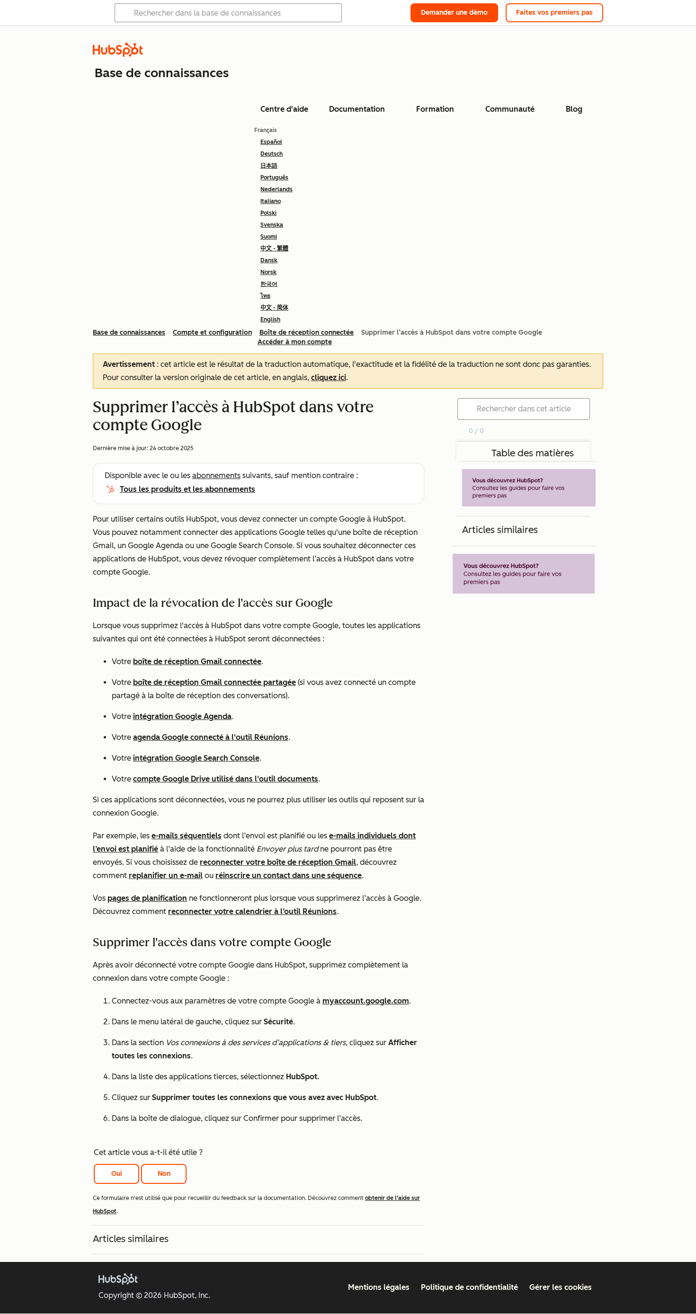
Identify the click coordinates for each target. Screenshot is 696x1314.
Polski (268, 213)
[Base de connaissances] (118, 54)
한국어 (268, 284)
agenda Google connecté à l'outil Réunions (210, 737)
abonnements (216, 475)
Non (164, 1174)
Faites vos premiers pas (554, 13)
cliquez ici (328, 377)
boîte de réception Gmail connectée (197, 661)
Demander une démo (454, 13)
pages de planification (147, 898)
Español (271, 142)
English (270, 319)
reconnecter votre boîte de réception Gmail (278, 862)
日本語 (268, 165)
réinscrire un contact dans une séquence (288, 875)
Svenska (271, 225)
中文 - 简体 (274, 307)
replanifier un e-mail (166, 875)
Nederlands (276, 189)
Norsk (268, 272)
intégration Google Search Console (196, 758)
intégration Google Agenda (182, 716)
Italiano (270, 201)
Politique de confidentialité (469, 1287)
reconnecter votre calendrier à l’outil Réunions (252, 911)
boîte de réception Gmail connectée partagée (214, 682)
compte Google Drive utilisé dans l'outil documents (225, 778)
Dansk (268, 260)
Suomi (268, 236)
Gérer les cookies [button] (560, 1287)
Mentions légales (379, 1287)
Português (274, 177)
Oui (116, 1174)
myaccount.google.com (365, 1000)
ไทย (265, 296)
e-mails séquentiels (187, 835)
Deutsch (271, 154)
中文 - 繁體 (274, 248)
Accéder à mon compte (295, 342)
